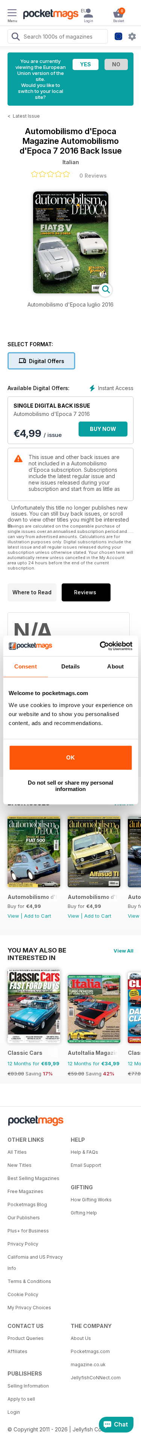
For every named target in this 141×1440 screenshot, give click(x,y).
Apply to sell (21, 1399)
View (13, 916)
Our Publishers (24, 1217)
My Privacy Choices (29, 1307)
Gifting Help (84, 1213)
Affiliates (17, 1351)
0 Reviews (93, 175)
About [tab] (115, 666)
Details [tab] (70, 666)
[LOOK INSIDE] (70, 291)
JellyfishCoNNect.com (96, 1377)
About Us (81, 1338)
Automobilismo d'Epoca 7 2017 (33, 897)
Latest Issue (26, 116)
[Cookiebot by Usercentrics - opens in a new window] (100, 646)
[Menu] (12, 13)
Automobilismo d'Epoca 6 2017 (93, 897)
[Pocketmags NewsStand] (49, 14)
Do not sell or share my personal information (70, 785)
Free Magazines (25, 1191)
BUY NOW (103, 429)
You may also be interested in (37, 950)
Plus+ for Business (28, 1231)
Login (14, 1412)
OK (70, 757)
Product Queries (26, 1338)
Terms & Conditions (29, 1281)
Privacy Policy (23, 1244)
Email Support (86, 1165)
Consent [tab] (25, 666)
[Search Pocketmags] (15, 37)
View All (123, 951)
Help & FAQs (84, 1152)
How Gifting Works (91, 1199)
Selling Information (28, 1386)
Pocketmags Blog (27, 1204)
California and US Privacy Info (35, 1262)
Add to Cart (37, 916)
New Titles (20, 1165)
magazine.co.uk (88, 1364)
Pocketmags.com (90, 1351)
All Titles (17, 1152)
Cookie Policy (23, 1294)
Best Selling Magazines (33, 1178)
